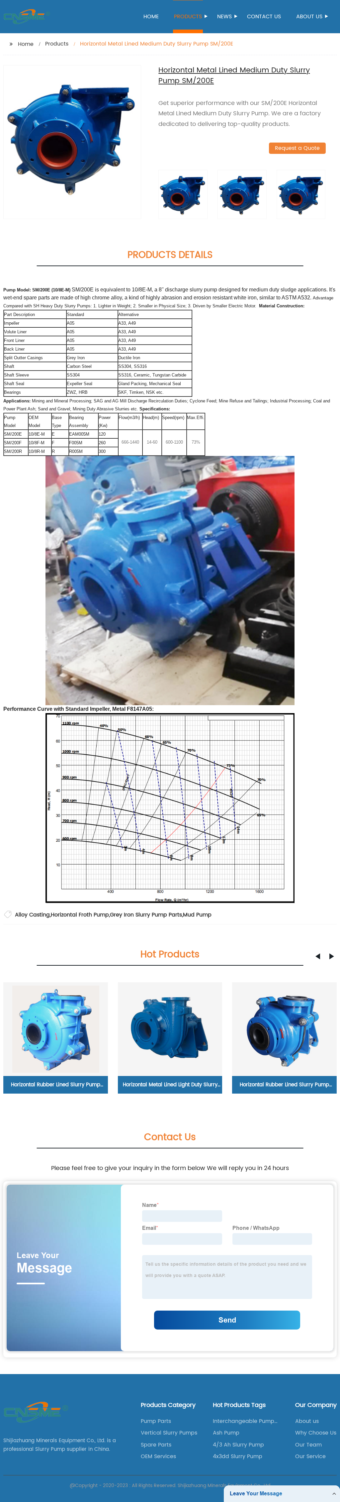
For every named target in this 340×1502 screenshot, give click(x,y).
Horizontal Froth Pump (80, 915)
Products (188, 16)
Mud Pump (197, 915)
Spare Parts (156, 1445)
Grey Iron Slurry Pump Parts (146, 915)
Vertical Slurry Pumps (169, 1433)
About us (309, 16)
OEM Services (158, 1456)
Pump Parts (156, 1421)
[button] (317, 956)
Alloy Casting (32, 915)
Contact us (264, 16)
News (224, 16)
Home (151, 16)
